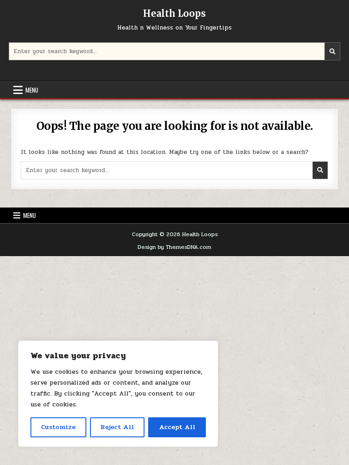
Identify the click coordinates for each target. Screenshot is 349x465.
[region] (118, 394)
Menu (31, 89)
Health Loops (174, 13)
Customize (58, 427)
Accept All (177, 427)
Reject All (117, 427)
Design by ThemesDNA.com (174, 247)
